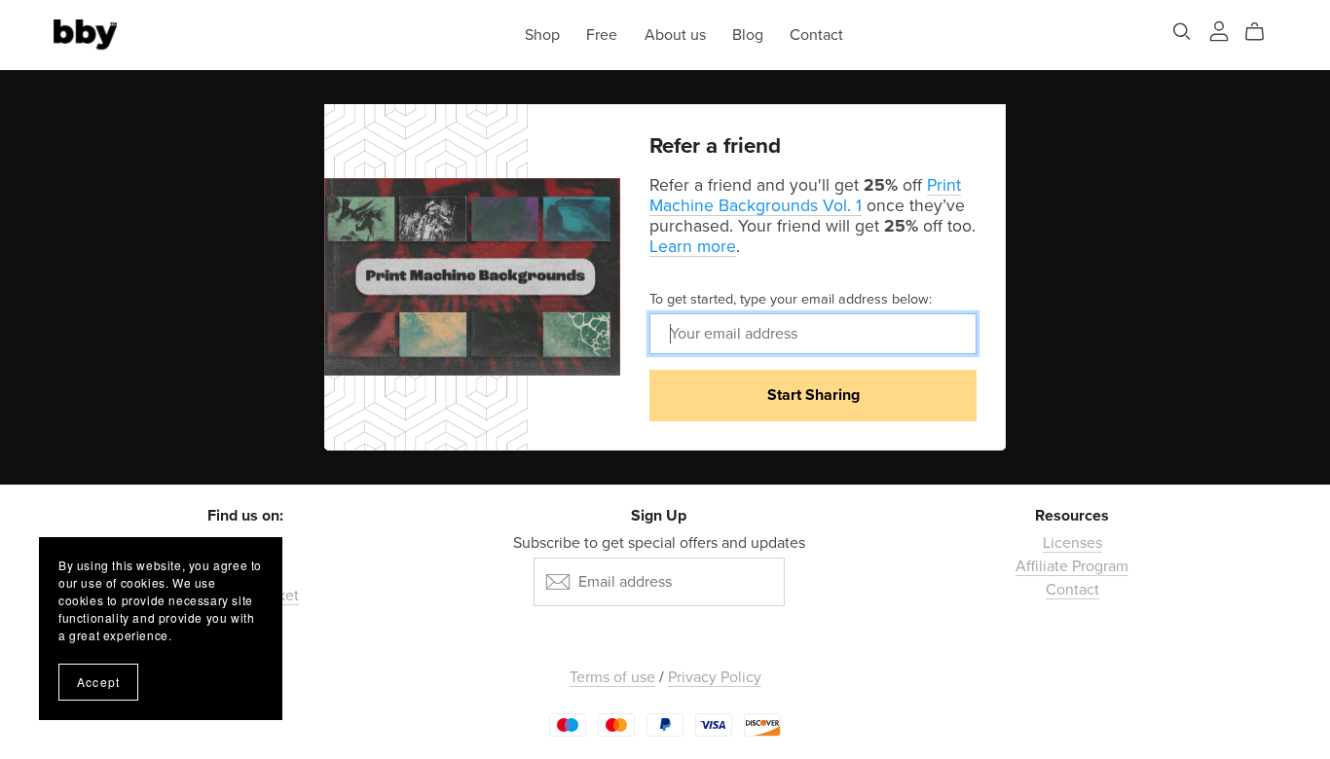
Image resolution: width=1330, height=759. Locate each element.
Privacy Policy (714, 677)
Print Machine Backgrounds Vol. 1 (805, 195)
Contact (816, 34)
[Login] (1219, 30)
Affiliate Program (1072, 566)
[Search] (1182, 31)
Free (601, 34)
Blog (747, 34)
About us (675, 34)
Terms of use (612, 677)
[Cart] (1262, 32)
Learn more (692, 246)
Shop (542, 34)
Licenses (1072, 543)
